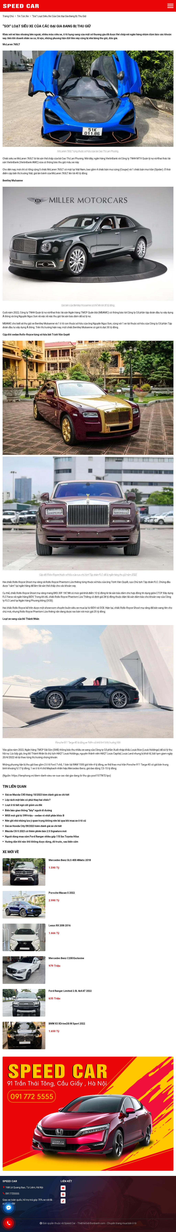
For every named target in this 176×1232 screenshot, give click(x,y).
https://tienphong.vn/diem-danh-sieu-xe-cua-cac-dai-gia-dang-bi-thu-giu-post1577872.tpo (61, 775)
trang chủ (8, 16)
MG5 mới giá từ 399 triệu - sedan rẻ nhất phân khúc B (34, 815)
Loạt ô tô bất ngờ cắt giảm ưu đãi (23, 805)
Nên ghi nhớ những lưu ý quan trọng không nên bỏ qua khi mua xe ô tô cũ (45, 820)
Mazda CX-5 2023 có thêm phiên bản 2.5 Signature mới (36, 831)
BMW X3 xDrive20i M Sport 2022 (67, 1023)
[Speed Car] (21, 6)
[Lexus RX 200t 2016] (24, 937)
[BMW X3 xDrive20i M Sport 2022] (24, 1035)
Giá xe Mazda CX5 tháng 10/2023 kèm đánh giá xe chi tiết (37, 794)
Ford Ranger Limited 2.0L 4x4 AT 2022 (70, 991)
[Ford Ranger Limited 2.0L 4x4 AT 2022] (24, 1003)
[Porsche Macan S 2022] (24, 904)
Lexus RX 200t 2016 (59, 925)
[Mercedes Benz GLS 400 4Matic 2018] (24, 872)
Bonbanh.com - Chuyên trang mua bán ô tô (113, 1223)
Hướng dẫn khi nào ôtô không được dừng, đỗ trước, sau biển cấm (41, 841)
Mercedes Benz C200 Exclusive (66, 958)
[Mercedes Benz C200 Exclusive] (24, 970)
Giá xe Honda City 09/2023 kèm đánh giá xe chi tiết (33, 826)
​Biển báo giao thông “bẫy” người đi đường (28, 810)
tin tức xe (23, 16)
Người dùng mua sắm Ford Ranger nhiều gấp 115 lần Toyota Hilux (42, 836)
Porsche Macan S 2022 (62, 892)
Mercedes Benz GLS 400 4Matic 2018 (70, 860)
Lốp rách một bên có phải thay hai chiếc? (28, 800)
